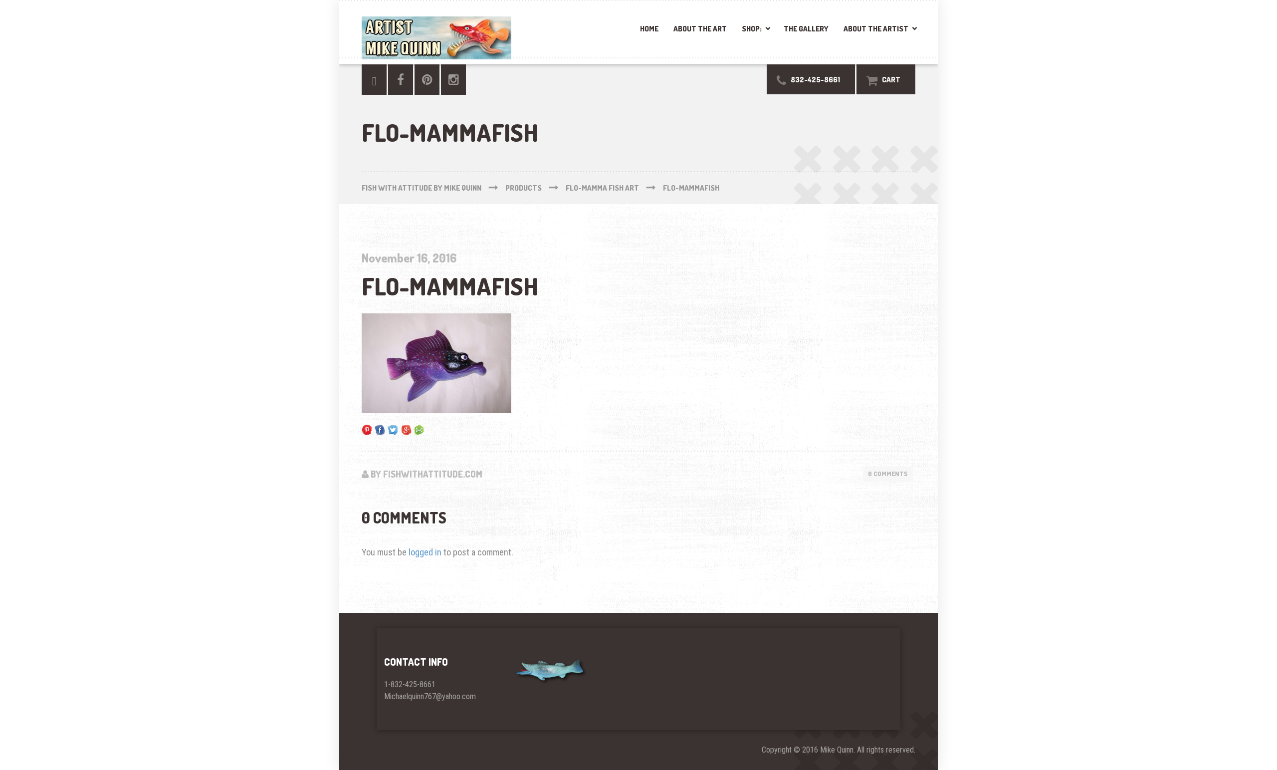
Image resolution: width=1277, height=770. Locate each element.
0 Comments (888, 474)
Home (649, 28)
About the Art (700, 28)
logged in (425, 552)
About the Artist (876, 28)
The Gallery (806, 28)
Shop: (752, 28)
